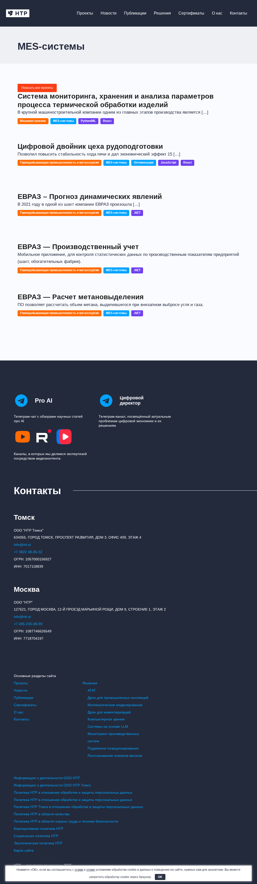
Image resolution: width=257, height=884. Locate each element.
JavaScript (168, 162)
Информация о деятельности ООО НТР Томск (52, 785)
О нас (217, 13)
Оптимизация (144, 162)
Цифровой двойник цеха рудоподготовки (90, 146)
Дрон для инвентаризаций (109, 712)
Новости (108, 13)
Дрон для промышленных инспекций (118, 698)
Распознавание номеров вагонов (115, 756)
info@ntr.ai (22, 545)
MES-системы (63, 121)
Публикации (135, 13)
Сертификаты (191, 13)
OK (160, 877)
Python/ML (88, 121)
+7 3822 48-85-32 (28, 552)
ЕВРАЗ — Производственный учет (78, 247)
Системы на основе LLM (108, 726)
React (107, 121)
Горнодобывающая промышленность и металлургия (59, 162)
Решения (162, 13)
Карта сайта (24, 850)
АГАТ (92, 690)
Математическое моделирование (115, 705)
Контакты (238, 13)
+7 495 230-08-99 (28, 624)
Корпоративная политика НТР (38, 829)
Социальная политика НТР (36, 836)
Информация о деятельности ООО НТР (47, 778)
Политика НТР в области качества (42, 814)
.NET (137, 212)
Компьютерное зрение (106, 719)
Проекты (85, 13)
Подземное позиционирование (113, 748)
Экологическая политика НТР (38, 843)
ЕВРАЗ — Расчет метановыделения (81, 297)
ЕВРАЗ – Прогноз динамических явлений (90, 196)
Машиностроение (33, 121)
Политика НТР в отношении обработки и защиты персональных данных (73, 792)
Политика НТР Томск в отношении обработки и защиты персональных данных (78, 807)
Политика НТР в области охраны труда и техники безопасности (66, 821)
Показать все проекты (37, 88)
